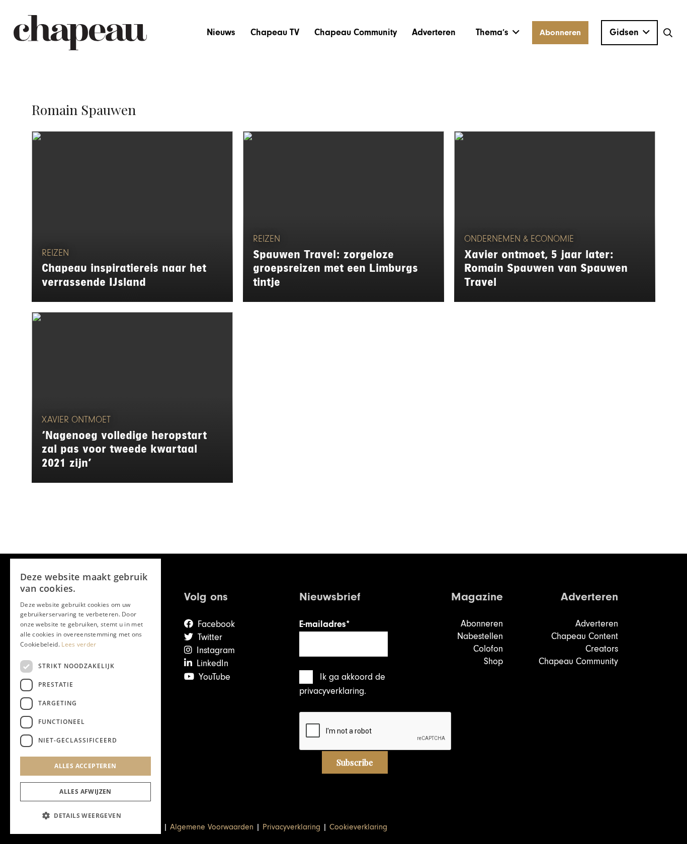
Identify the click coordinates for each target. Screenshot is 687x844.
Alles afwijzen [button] (85, 791)
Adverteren (596, 623)
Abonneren (482, 623)
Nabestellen (480, 636)
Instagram (216, 650)
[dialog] (85, 696)
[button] (498, 33)
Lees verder (78, 644)
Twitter (210, 637)
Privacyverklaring (291, 826)
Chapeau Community (578, 661)
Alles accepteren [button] (85, 766)
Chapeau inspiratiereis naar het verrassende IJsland (124, 275)
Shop (493, 661)
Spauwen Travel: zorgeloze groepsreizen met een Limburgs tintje (335, 268)
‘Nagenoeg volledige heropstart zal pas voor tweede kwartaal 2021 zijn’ (124, 449)
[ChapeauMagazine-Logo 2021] (80, 32)
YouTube (214, 677)
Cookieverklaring (358, 826)
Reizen (55, 253)
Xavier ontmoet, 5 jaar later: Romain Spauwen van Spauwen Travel (546, 268)
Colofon (488, 649)
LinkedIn (212, 663)
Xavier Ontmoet (76, 420)
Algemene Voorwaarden (211, 826)
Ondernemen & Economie (519, 239)
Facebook (216, 624)
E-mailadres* (324, 624)
